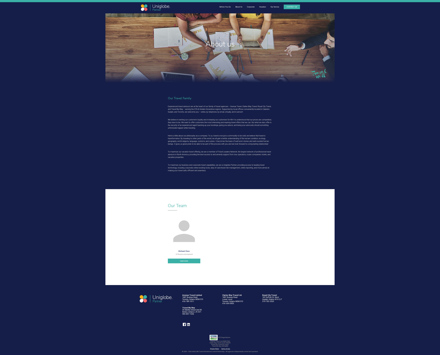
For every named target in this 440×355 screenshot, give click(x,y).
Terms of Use (225, 349)
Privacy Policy (214, 349)
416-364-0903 (228, 303)
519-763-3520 (268, 301)
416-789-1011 (188, 301)
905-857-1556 (188, 314)
